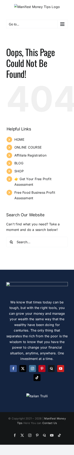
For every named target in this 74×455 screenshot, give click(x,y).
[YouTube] (60, 368)
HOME (19, 139)
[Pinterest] (41, 368)
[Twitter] (22, 368)
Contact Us (49, 423)
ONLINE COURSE (28, 147)
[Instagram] (32, 368)
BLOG (18, 163)
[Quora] (51, 368)
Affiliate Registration (30, 155)
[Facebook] (13, 368)
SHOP (19, 171)
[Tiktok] (37, 377)
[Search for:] (37, 242)
